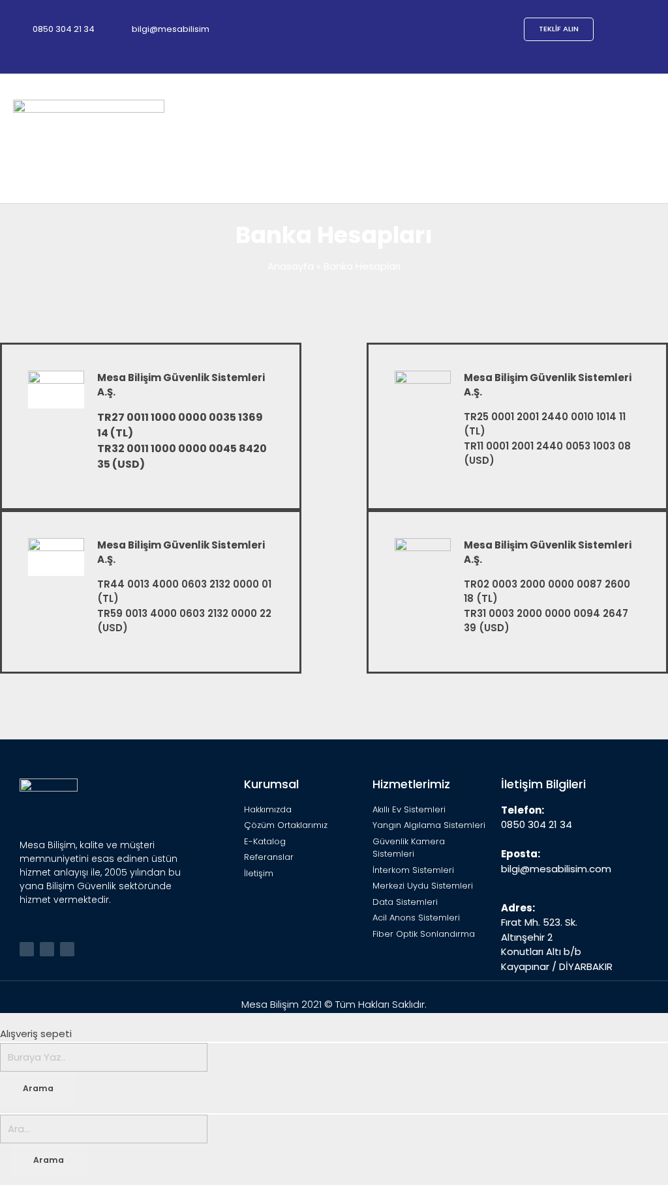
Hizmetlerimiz (411, 784)
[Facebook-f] (47, 949)
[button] (646, 138)
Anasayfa (290, 266)
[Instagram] (67, 949)
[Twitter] (27, 949)
